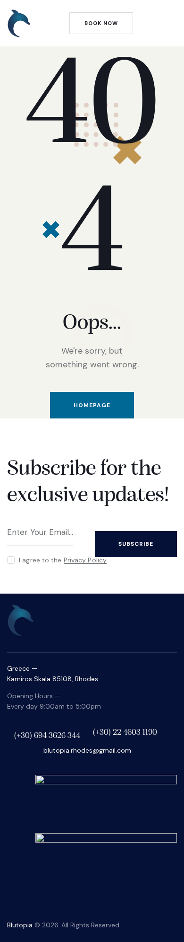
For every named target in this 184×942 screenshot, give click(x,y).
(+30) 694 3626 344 (47, 736)
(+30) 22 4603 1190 (125, 733)
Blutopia (20, 925)
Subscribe (135, 544)
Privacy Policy (85, 560)
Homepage (92, 405)
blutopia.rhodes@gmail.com (87, 750)
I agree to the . (63, 560)
